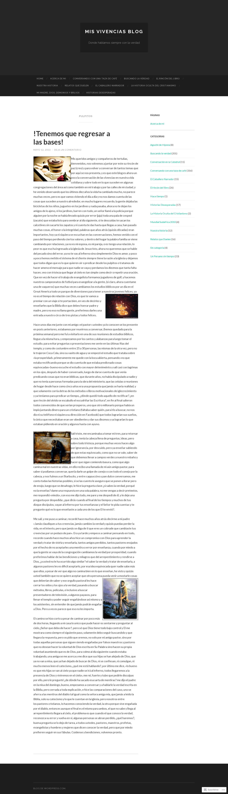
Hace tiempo (157, 196)
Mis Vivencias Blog (114, 31)
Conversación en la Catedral (165, 161)
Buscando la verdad (137, 78)
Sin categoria (157, 247)
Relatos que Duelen (77, 85)
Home (40, 78)
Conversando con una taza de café (95, 78)
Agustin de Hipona (160, 144)
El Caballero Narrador (110, 85)
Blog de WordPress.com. (49, 788)
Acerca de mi (58, 78)
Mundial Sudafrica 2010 (163, 221)
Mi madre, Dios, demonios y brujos (58, 92)
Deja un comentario (67, 149)
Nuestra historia (47, 85)
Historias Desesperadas (101, 92)
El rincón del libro (168, 78)
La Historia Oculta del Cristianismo (153, 85)
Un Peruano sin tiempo (162, 256)
